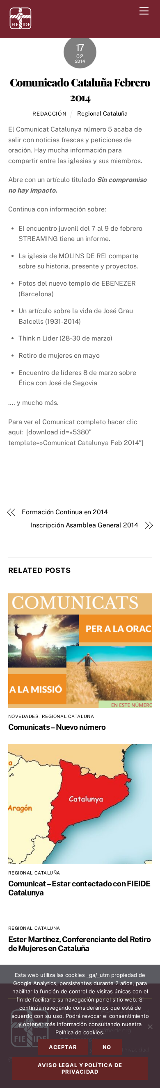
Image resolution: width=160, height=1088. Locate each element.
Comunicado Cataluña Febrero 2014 (80, 89)
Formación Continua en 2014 (65, 512)
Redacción (49, 114)
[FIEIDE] (20, 27)
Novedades (23, 716)
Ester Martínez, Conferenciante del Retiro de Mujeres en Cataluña (79, 944)
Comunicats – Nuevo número (57, 726)
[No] (150, 1026)
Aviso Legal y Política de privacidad (80, 1068)
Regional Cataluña (102, 113)
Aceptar (63, 1047)
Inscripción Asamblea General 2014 (84, 525)
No (107, 1047)
